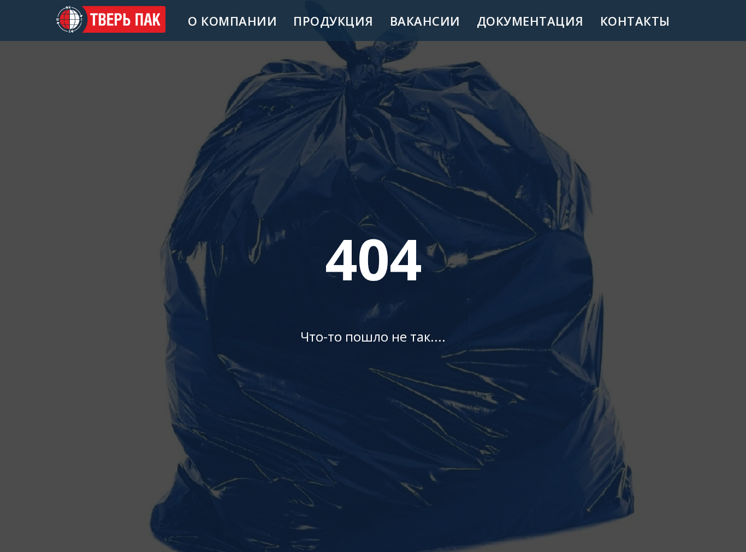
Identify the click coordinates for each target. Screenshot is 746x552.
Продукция (333, 21)
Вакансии (425, 21)
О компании (232, 21)
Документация (530, 21)
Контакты (635, 21)
